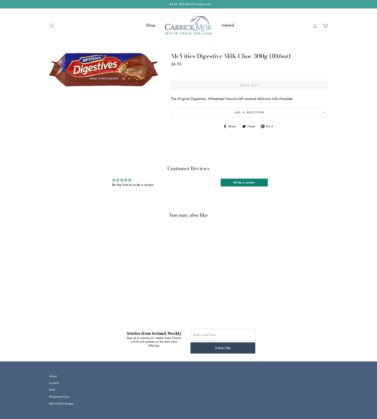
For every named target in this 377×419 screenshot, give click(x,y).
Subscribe (223, 347)
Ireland (228, 25)
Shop (150, 25)
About (53, 376)
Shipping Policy (59, 397)
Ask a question (250, 112)
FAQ (52, 390)
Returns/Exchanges (61, 403)
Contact (54, 383)
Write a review (244, 182)
